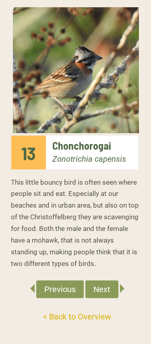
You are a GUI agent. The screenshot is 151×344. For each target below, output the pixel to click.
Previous (60, 289)
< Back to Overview (77, 316)
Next (101, 289)
